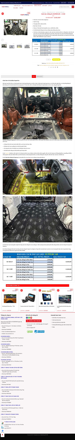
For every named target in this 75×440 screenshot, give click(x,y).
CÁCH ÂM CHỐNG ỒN (60, 12)
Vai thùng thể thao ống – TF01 (8, 306)
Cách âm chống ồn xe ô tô (64, 65)
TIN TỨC (21, 7)
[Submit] (73, 7)
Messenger (2, 432)
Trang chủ (44, 12)
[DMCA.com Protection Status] (30, 331)
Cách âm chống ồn (43, 65)
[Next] (28, 25)
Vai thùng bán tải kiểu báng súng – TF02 (64, 307)
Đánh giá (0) (39, 76)
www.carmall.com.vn (10, 333)
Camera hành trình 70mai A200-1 (27, 306)
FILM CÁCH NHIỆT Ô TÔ (27, 5)
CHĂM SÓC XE (17, 5)
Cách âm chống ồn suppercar (52, 65)
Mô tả (34, 76)
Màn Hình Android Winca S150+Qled (46, 306)
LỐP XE (50, 5)
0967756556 (8, 341)
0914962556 (8, 329)
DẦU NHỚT (44, 5)
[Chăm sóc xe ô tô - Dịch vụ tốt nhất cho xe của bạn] (5, 6)
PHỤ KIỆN (15, 7)
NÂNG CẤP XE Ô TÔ (51, 12)
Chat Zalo (2, 428)
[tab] (34, 76)
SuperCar (7, 153)
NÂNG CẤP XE (37, 5)
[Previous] (3, 25)
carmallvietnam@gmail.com (10, 331)
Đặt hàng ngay (56, 59)
